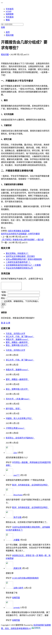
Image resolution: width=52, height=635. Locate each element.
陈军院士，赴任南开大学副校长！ (20, 438)
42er (15, 453)
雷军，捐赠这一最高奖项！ (17, 342)
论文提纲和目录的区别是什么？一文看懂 (23, 265)
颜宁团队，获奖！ (13, 409)
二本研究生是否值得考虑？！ (18, 262)
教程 (8, 20)
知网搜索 (10, 14)
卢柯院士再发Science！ (15, 428)
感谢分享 (18, 568)
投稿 (3, 27)
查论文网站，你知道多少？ (17, 253)
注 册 (8, 323)
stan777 (17, 475)
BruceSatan (18, 495)
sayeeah (17, 607)
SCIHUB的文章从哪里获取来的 (25, 578)
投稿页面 (16, 598)
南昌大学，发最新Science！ (17, 339)
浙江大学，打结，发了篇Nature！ (20, 336)
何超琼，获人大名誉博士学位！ (19, 418)
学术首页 (10, 9)
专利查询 (10, 17)
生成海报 (26, 231)
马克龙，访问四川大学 (15, 334)
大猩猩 (17, 540)
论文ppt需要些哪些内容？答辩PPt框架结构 (24, 259)
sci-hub (8, 11)
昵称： (4, 292)
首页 (8, 32)
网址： (4, 298)
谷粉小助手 (19, 588)
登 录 (3, 323)
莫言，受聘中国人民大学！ (17, 345)
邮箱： (4, 295)
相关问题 (5, 54)
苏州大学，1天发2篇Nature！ (18, 399)
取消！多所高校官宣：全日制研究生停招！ (30, 485)
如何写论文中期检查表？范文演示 (20, 256)
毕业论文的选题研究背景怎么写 (19, 268)
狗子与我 (18, 517)
